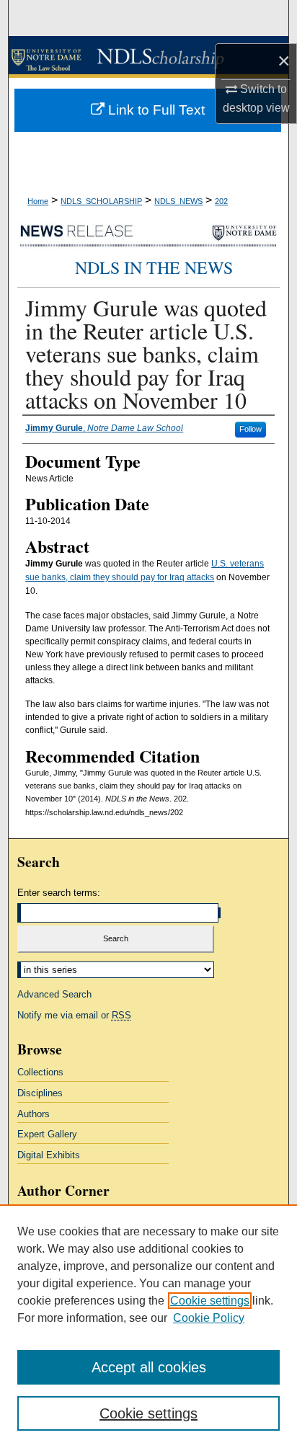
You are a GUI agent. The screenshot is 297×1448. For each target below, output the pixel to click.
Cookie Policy (208, 1318)
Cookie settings (209, 1300)
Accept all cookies (149, 1367)
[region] (148, 1326)
